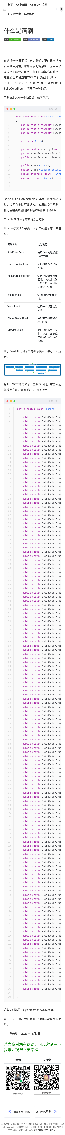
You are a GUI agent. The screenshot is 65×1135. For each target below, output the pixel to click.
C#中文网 (21, 4)
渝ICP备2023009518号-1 (45, 1130)
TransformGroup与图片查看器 (22, 1112)
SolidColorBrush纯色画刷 (42, 1112)
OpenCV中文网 (38, 4)
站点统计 (29, 13)
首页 (10, 4)
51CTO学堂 (14, 13)
